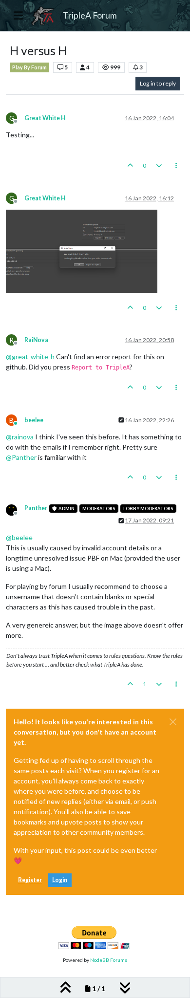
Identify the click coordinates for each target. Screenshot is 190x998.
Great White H (44, 118)
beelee (33, 420)
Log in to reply (158, 83)
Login (59, 880)
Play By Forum (29, 67)
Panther (35, 508)
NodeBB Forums (108, 960)
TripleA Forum (90, 15)
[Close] (173, 722)
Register (30, 880)
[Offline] (15, 509)
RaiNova (36, 340)
